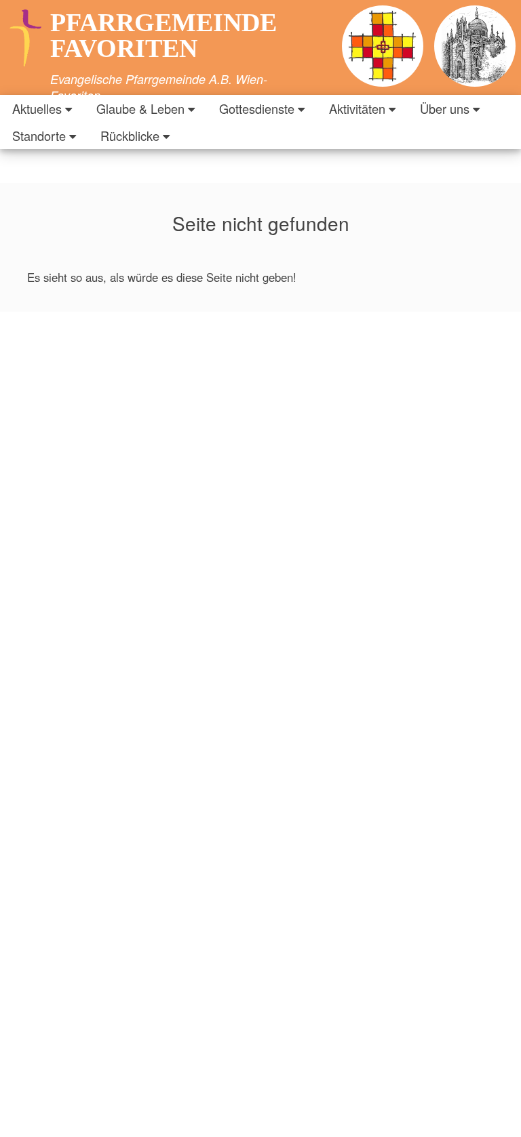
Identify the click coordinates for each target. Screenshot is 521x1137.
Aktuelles (37, 108)
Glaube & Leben (140, 108)
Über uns (444, 108)
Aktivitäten (357, 108)
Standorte (39, 135)
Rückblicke (129, 135)
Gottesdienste (256, 108)
